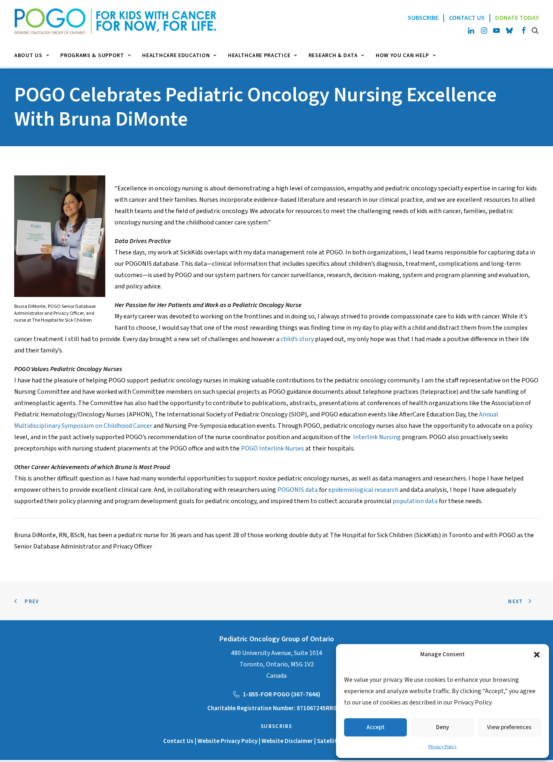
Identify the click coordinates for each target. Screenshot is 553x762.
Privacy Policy (442, 746)
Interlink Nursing (377, 437)
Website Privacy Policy (227, 741)
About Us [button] (28, 55)
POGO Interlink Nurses (272, 448)
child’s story (297, 339)
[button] (537, 655)
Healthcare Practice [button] (259, 55)
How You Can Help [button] (402, 55)
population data (415, 501)
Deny (442, 727)
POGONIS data (297, 489)
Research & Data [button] (333, 55)
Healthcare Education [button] (176, 55)
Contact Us (178, 741)
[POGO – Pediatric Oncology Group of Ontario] (115, 21)
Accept (375, 727)
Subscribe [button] (276, 726)
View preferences (509, 727)
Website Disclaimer (288, 741)
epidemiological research (363, 489)
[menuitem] (34, 55)
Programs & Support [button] (92, 55)
